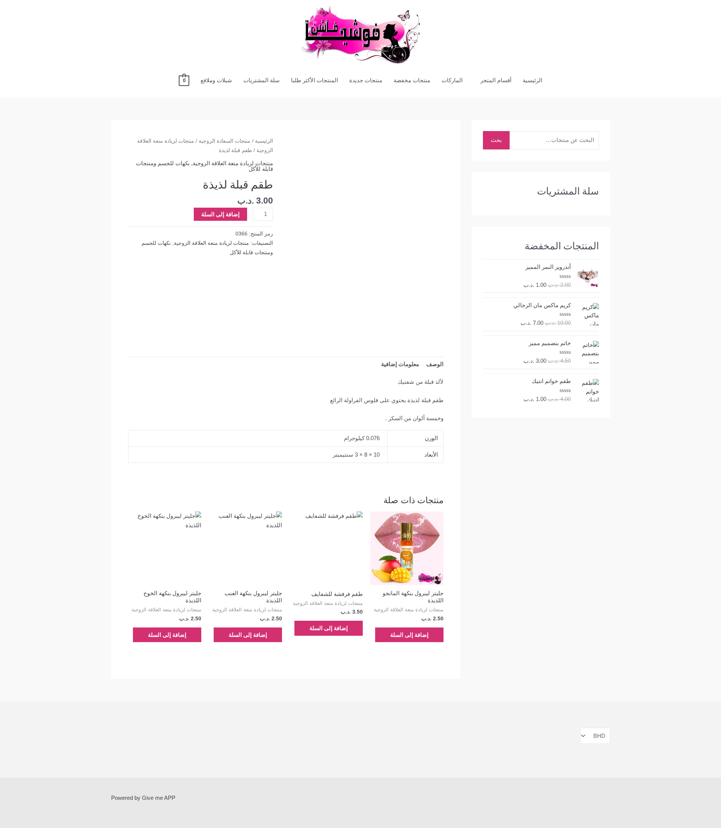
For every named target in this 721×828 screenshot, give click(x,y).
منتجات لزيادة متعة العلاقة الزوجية (233, 163)
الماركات (452, 80)
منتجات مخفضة (412, 80)
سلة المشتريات (261, 80)
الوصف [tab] (434, 364)
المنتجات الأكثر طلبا (314, 80)
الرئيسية (532, 80)
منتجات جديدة (365, 80)
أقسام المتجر (495, 80)
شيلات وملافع (216, 80)
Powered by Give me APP (143, 798)
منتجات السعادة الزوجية (224, 141)
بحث (496, 140)
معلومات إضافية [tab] (400, 364)
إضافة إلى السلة (220, 214)
